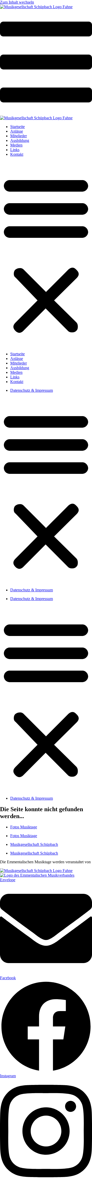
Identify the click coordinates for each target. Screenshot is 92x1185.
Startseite (17, 126)
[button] (46, 254)
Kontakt (16, 154)
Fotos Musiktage (23, 827)
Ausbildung (19, 140)
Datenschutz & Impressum (31, 390)
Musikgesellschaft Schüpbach (34, 844)
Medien (16, 145)
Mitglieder (18, 136)
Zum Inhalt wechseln (17, 2)
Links (14, 150)
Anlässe (16, 131)
